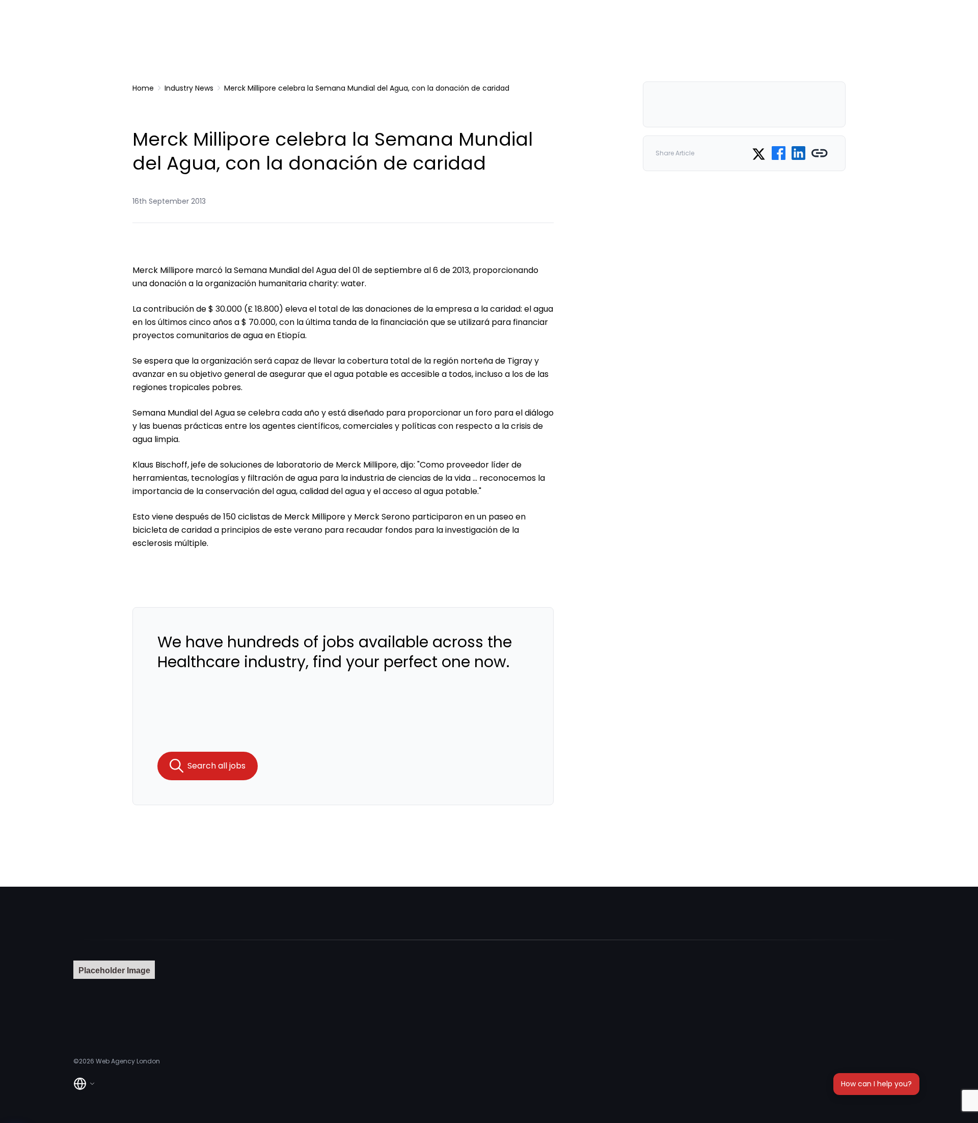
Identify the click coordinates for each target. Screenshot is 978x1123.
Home (143, 88)
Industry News (189, 88)
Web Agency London (128, 1061)
